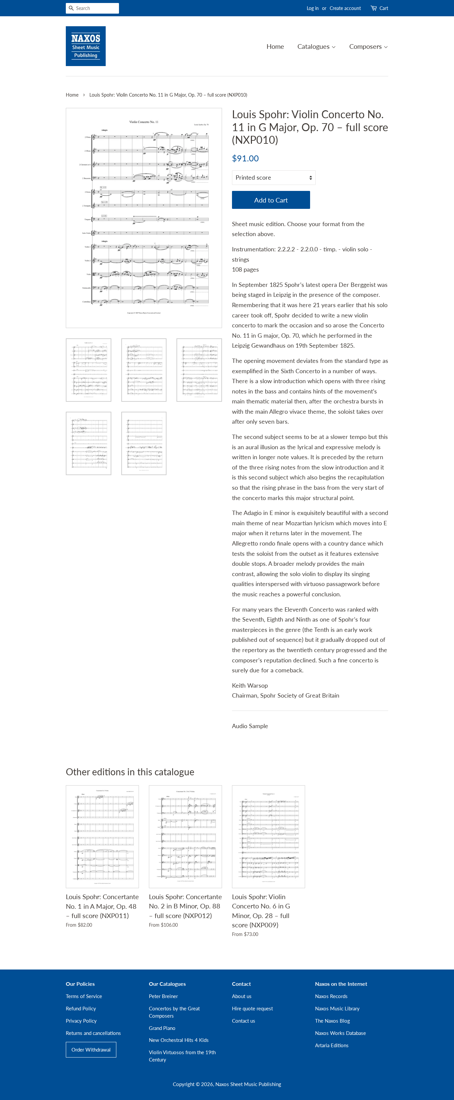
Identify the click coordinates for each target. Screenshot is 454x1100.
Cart (384, 8)
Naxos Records (331, 996)
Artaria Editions (332, 1045)
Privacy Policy (81, 1021)
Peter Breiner (163, 996)
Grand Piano (162, 1028)
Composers (366, 46)
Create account (345, 8)
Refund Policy (81, 1008)
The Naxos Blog (332, 1021)
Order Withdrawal (91, 1050)
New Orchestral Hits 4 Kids (179, 1040)
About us (242, 996)
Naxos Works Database (340, 1033)
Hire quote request (252, 1008)
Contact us (243, 1021)
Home (275, 46)
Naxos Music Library (337, 1008)
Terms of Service (84, 996)
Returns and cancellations (93, 1033)
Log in (313, 8)
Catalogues (314, 46)
